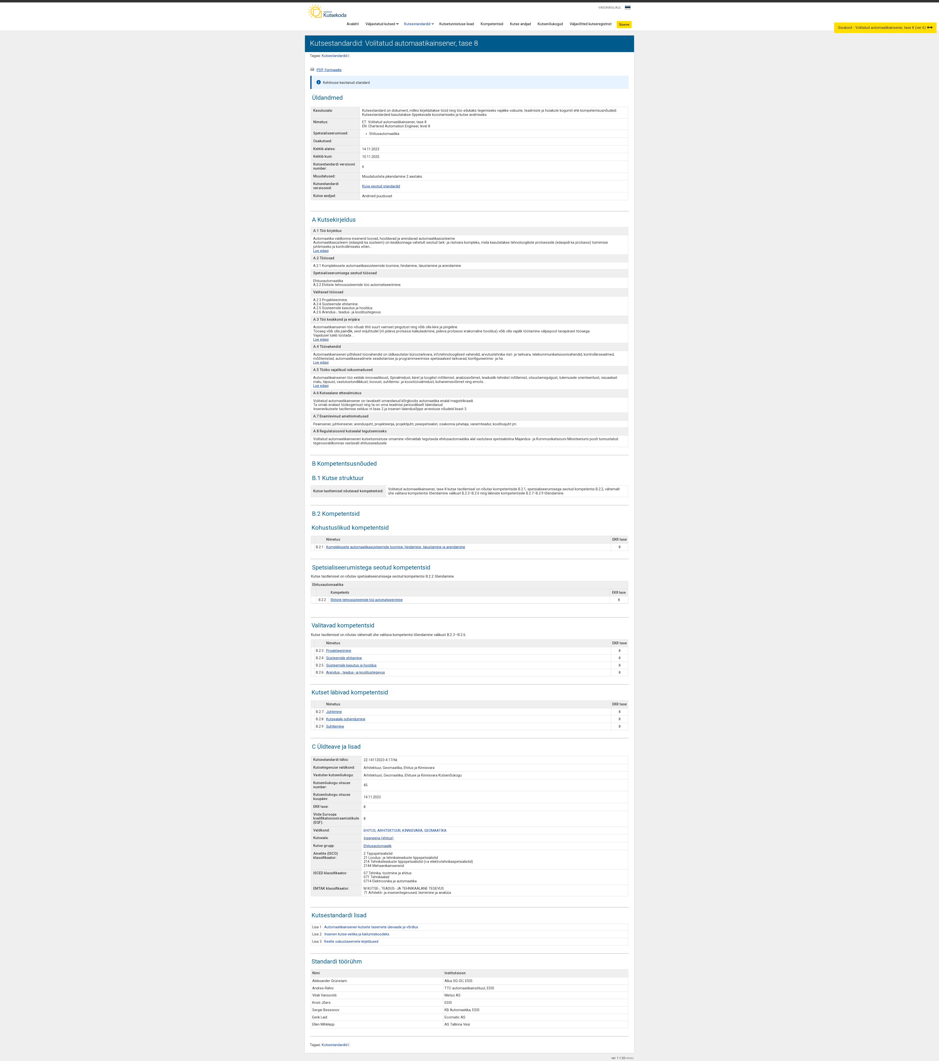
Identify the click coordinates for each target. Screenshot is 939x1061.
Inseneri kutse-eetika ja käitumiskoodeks (356, 934)
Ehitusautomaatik (377, 846)
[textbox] (627, 8)
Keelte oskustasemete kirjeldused (351, 942)
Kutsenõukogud (550, 24)
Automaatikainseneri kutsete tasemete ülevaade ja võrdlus (371, 927)
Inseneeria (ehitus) (378, 838)
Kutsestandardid (417, 24)
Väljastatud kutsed (380, 24)
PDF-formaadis (329, 70)
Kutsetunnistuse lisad (456, 24)
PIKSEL (630, 1058)
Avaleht (353, 24)
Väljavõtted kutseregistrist (591, 24)
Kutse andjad (520, 24)
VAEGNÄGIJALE (609, 7)
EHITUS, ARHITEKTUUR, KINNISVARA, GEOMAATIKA (405, 831)
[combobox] (628, 9)
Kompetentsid (492, 24)
